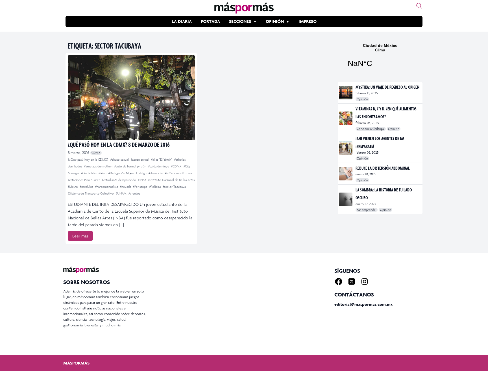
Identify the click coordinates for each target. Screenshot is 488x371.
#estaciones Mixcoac (179, 173)
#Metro (73, 187)
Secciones (240, 21)
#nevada (126, 187)
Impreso (308, 21)
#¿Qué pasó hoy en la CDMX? (88, 160)
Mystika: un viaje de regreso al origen (387, 87)
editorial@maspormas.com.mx (363, 304)
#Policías (155, 187)
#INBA (142, 180)
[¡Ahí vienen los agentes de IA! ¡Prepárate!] (346, 148)
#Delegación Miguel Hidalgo (127, 173)
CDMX (96, 153)
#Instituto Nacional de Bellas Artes (171, 180)
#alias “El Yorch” (162, 160)
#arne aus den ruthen (98, 166)
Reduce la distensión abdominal (383, 168)
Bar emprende (366, 210)
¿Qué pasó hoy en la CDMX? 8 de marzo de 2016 (119, 144)
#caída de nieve (159, 166)
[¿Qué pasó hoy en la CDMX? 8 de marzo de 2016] (131, 97)
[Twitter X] (351, 281)
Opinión (275, 21)
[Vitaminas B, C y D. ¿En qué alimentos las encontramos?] (346, 118)
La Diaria (182, 21)
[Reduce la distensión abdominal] (346, 173)
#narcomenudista (107, 187)
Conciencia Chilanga (371, 129)
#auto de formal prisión (130, 166)
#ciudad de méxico (94, 173)
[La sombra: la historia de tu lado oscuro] (346, 199)
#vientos (134, 193)
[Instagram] (364, 281)
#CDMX (176, 166)
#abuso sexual (120, 160)
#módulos (87, 187)
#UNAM (121, 193)
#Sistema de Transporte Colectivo (91, 193)
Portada (210, 21)
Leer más (80, 236)
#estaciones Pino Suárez (84, 180)
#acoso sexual (140, 160)
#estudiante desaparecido (119, 180)
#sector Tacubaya (174, 187)
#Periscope (140, 187)
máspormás (76, 363)
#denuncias (156, 173)
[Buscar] (419, 5)
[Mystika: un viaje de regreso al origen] (346, 92)
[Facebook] (338, 281)
